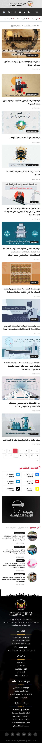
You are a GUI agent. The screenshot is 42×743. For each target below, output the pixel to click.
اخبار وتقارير (20, 560)
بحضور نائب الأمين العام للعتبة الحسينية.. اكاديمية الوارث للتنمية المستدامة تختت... (14, 551)
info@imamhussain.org (21, 637)
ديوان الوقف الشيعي (21, 690)
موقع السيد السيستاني (21, 687)
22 (6, 455)
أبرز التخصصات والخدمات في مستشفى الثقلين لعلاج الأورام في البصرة (24, 404)
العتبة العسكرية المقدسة (21, 719)
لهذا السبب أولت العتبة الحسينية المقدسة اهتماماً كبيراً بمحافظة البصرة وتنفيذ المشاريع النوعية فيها (22, 366)
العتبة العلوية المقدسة (21, 709)
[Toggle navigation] (37, 12)
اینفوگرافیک (34, 434)
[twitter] (24, 12)
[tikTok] (7, 734)
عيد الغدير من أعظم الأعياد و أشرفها (25, 137)
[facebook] (29, 12)
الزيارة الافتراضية (21, 668)
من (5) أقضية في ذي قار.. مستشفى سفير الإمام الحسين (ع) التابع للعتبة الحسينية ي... (13, 579)
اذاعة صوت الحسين (21, 675)
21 (11, 455)
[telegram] (18, 734)
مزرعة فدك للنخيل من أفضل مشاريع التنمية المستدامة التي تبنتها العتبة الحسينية (22, 290)
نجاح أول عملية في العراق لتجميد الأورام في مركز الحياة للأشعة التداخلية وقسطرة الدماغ (21, 327)
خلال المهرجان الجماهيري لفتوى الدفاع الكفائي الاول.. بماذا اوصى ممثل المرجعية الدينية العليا (22, 211)
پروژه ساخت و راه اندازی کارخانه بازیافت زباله (21, 440)
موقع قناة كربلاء (21, 697)
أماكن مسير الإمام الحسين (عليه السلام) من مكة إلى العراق (22, 63)
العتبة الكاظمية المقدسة (21, 712)
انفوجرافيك (34, 202)
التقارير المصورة (19, 533)
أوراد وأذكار (21, 672)
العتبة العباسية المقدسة (21, 722)
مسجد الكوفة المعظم (21, 725)
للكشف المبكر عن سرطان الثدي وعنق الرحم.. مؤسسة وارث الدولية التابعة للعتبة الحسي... (14, 565)
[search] (9, 12)
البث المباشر (21, 665)
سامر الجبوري (15, 25)
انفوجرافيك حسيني (32, 55)
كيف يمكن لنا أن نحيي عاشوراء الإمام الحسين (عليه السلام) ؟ (21, 102)
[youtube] (20, 12)
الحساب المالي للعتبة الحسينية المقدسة (21, 650)
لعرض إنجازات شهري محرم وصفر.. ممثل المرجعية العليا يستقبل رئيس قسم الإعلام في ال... (13, 538)
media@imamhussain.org (21, 643)
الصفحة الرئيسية (30, 25)
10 (21, 455)
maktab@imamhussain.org (21, 640)
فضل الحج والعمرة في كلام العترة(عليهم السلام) (23, 172)
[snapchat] (12, 734)
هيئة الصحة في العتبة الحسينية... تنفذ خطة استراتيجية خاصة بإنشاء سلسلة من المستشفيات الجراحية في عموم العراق (21, 252)
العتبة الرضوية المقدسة (21, 716)
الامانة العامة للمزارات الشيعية (21, 694)
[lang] (4, 12)
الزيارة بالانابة (21, 662)
